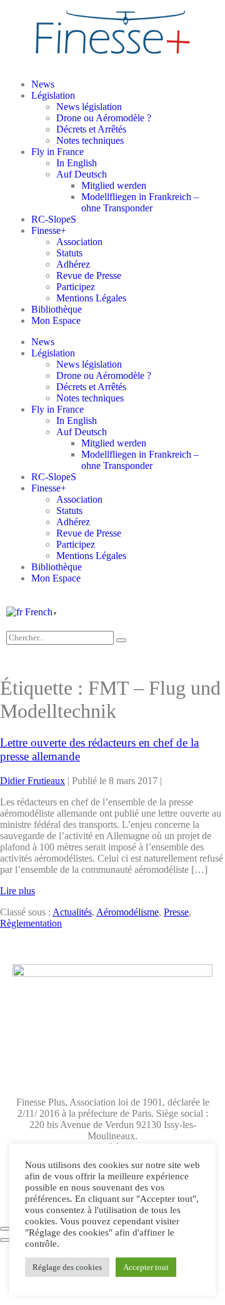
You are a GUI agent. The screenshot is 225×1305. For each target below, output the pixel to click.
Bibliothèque (56, 309)
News (42, 84)
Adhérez (73, 264)
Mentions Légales (91, 298)
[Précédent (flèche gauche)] (5, 1240)
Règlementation (31, 923)
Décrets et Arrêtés (91, 129)
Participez (75, 286)
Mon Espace (56, 320)
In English (76, 163)
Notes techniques (90, 140)
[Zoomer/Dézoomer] (5, 1229)
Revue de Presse (88, 275)
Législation (53, 95)
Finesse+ (48, 230)
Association (79, 241)
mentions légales (45, 1058)
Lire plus (17, 890)
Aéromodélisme (127, 912)
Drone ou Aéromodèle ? (103, 118)
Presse (176, 912)
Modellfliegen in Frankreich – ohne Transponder (140, 202)
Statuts (69, 253)
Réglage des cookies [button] (67, 1267)
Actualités (72, 912)
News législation (89, 106)
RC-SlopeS (53, 219)
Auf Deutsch (81, 174)
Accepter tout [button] (146, 1267)
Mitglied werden (113, 185)
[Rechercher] (121, 640)
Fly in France (57, 151)
